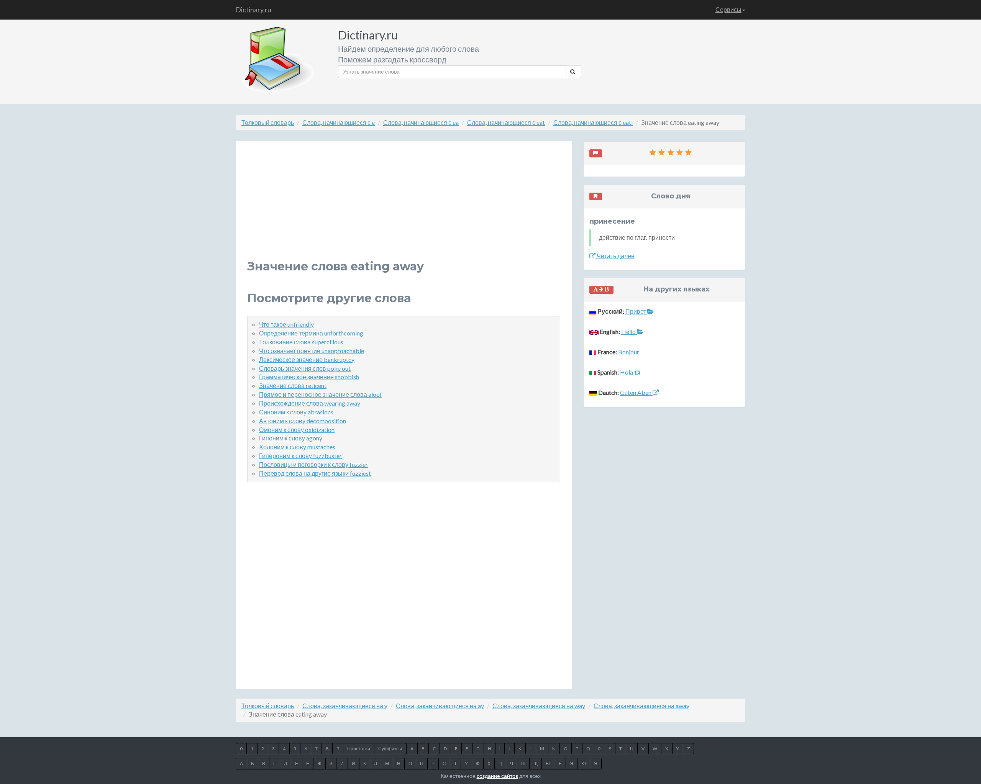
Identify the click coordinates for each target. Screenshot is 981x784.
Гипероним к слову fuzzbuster (300, 455)
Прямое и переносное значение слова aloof (320, 394)
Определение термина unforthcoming (311, 333)
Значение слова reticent (292, 385)
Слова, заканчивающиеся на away (641, 705)
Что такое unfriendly (286, 324)
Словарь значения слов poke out (305, 368)
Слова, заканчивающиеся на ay (440, 705)
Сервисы (728, 9)
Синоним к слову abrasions (296, 412)
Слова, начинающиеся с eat (506, 122)
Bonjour (629, 351)
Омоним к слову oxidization (297, 429)
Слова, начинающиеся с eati (593, 122)
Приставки (358, 748)
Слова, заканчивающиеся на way (538, 705)
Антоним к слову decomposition (302, 420)
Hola (627, 372)
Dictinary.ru (253, 9)
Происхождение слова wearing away (309, 403)
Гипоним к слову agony (290, 438)
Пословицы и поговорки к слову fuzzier (313, 464)
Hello (629, 331)
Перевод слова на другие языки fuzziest (315, 473)
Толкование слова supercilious (301, 341)
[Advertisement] (403, 206)
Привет (636, 311)
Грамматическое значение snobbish (309, 376)
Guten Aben (636, 392)
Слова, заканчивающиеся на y (344, 705)
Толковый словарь (267, 122)
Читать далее (615, 255)
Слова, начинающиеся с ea (421, 122)
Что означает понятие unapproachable (311, 350)
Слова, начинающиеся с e (338, 122)
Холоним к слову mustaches (297, 446)
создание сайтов (497, 776)
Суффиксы (390, 748)
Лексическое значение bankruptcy (306, 359)
